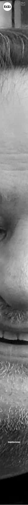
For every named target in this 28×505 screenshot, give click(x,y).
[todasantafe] (7, 10)
